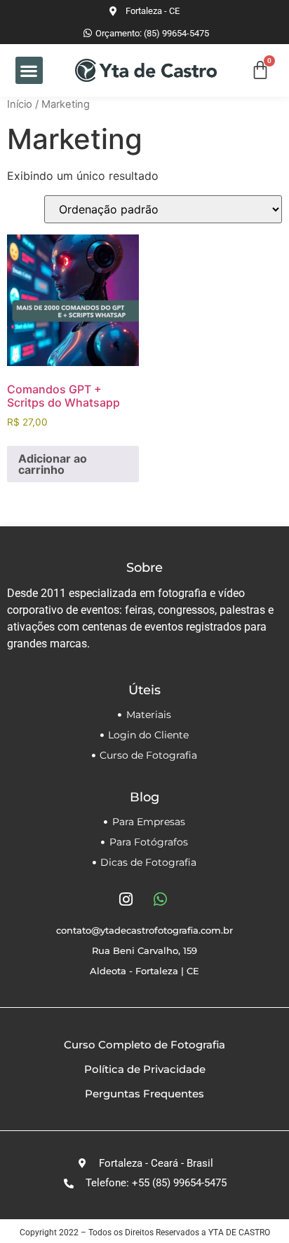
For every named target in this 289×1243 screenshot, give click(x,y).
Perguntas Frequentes (144, 1093)
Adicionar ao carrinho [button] (52, 464)
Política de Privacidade (145, 1069)
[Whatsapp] (159, 899)
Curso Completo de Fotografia (144, 1044)
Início (19, 104)
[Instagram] (125, 899)
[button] (29, 70)
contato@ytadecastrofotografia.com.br (144, 930)
